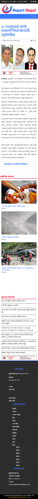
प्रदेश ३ (18, 453)
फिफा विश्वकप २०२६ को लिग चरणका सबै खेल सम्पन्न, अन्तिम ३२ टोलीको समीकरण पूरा (17, 336)
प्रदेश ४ (18, 456)
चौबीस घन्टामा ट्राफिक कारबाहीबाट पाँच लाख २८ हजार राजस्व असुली (17, 322)
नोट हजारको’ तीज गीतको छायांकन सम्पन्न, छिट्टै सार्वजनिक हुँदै (18, 311)
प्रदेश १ (18, 447)
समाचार (14, 412)
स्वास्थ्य (14, 436)
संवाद (13, 421)
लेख (13, 418)
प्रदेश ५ (18, 459)
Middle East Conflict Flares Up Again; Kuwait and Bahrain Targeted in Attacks (17, 329)
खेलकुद (14, 433)
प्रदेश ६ (18, 462)
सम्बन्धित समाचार (7, 177)
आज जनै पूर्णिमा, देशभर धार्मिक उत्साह (13, 301)
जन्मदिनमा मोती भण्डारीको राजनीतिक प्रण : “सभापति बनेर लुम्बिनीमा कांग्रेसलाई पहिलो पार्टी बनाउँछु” (18, 342)
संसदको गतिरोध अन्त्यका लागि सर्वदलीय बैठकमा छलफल (18, 348)
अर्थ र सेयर (15, 424)
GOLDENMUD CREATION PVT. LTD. (19, 497)
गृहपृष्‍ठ (14, 409)
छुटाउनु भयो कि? (8, 297)
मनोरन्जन (14, 430)
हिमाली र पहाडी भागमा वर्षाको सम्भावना (13, 353)
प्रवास (13, 439)
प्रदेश (13, 445)
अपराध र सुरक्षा (16, 415)
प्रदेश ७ (18, 465)
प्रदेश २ (18, 450)
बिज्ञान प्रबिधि (15, 427)
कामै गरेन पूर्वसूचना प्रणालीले (9, 305)
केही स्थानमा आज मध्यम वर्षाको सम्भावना (13, 317)
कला (13, 442)
